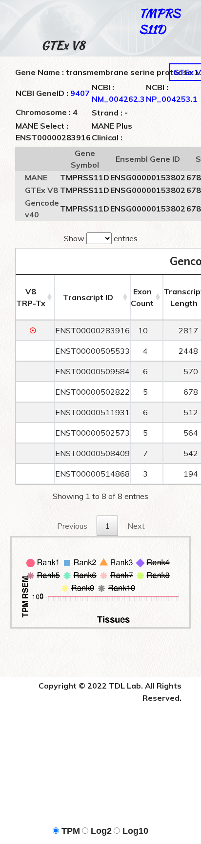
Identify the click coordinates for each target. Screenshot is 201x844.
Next (136, 526)
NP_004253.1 (172, 99)
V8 (30, 297)
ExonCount (142, 297)
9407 (80, 93)
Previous (72, 526)
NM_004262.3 (118, 99)
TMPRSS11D (159, 21)
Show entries (101, 238)
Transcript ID (88, 297)
